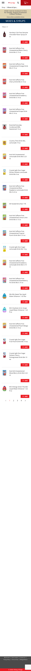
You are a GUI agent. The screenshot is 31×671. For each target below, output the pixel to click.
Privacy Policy (7, 659)
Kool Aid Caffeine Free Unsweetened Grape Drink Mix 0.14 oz (18, 111)
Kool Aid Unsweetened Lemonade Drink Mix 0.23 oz (18, 157)
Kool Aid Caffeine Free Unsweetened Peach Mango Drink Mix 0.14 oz (18, 326)
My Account (7, 657)
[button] (25, 42)
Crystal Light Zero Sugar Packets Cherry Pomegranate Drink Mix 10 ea (18, 356)
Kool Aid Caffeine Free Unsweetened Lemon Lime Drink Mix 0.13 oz (18, 218)
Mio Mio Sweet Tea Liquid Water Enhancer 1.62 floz (17, 295)
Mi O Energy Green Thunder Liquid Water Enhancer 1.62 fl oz (18, 389)
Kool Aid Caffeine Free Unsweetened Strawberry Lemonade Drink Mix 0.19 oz (18, 264)
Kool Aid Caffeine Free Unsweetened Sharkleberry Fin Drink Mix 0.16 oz (18, 281)
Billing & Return (23, 659)
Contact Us (22, 657)
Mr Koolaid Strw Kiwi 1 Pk (17, 204)
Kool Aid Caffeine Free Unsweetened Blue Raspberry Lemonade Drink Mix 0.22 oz (18, 189)
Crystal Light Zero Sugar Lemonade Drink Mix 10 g (17, 248)
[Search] (18, 2)
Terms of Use (15, 659)
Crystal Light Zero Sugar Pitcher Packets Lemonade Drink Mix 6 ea (18, 172)
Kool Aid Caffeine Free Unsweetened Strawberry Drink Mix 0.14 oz (18, 96)
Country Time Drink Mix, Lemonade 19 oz (17, 142)
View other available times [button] (15, 17)
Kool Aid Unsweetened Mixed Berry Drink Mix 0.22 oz (18, 373)
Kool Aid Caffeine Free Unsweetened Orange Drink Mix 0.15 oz (18, 66)
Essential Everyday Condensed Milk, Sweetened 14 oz (15, 127)
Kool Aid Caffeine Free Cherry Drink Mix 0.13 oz (17, 81)
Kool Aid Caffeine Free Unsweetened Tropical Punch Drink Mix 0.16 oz (17, 233)
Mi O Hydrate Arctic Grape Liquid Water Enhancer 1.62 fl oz (18, 310)
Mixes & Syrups (12, 7)
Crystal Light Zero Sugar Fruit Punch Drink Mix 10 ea (18, 341)
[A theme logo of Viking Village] (11, 2)
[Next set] (25, 400)
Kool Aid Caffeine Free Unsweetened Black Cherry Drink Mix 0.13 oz (18, 50)
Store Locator (15, 657)
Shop (3, 7)
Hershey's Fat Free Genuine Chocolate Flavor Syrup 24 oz (18, 35)
